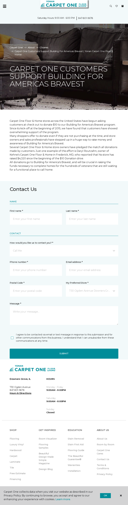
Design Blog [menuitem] (46, 469)
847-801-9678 (85, 18)
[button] (111, 6)
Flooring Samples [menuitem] (43, 446)
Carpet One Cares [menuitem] (103, 452)
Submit (64, 353)
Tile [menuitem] (12, 467)
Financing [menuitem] (15, 479)
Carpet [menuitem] (13, 456)
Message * (15, 304)
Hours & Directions (20, 393)
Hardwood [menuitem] (15, 450)
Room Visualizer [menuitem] (48, 438)
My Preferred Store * (77, 283)
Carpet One (16, 47)
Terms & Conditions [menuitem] (103, 467)
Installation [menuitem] (74, 471)
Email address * (74, 262)
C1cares (44, 47)
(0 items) (122, 6)
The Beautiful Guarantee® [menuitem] (75, 458)
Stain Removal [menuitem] (76, 438)
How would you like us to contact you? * (31, 243)
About (31, 47)
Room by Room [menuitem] (105, 444)
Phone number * (19, 262)
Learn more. (63, 499)
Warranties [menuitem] (74, 465)
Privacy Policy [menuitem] (105, 474)
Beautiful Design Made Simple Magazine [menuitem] (46, 458)
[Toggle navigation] (4, 6)
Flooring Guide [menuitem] (76, 450)
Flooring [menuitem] (14, 438)
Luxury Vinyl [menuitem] (17, 444)
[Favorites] (117, 6)
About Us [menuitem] (102, 438)
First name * (16, 211)
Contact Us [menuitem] (103, 459)
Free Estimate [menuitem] (18, 473)
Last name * (72, 211)
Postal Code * (17, 283)
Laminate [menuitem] (15, 461)
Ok (105, 495)
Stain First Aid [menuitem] (76, 444)
